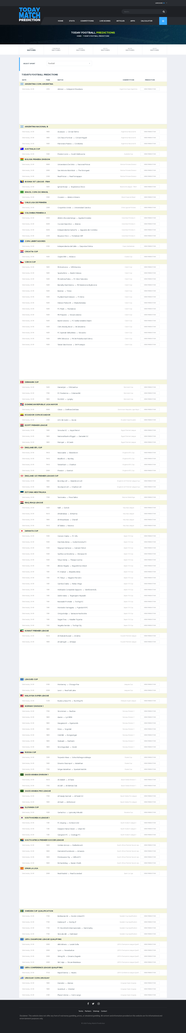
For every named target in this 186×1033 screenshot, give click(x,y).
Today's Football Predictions (96, 36)
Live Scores (105, 21)
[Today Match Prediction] (29, 14)
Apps (132, 21)
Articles (120, 21)
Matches (31, 49)
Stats (72, 21)
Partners (88, 1011)
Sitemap (96, 1011)
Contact (104, 1011)
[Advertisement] (93, 108)
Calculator (146, 21)
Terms (81, 1011)
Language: (160, 3)
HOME (60, 21)
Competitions (87, 21)
